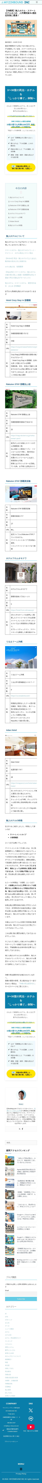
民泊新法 (8, 1371)
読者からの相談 (10, 1396)
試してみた (8, 1393)
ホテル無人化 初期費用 (14, 266)
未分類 (7, 1365)
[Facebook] (22, 1129)
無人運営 (8, 1390)
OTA (6, 1317)
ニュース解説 (9, 1329)
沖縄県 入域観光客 (11, 1380)
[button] (37, 2)
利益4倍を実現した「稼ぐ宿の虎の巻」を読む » (21, 167)
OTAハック (8, 1320)
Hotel (19, 201)
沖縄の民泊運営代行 (27, 983)
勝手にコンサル (10, 1350)
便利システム (9, 1347)
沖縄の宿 (8, 1374)
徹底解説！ (8, 1359)
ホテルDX (8, 1335)
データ (7, 1326)
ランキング (8, 1341)
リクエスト (8, 1344)
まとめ (7, 1323)
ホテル (7, 1332)
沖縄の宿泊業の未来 (11, 1377)
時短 (6, 1362)
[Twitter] (19, 1129)
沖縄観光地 (8, 1384)
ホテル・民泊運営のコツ (13, 1338)
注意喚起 (8, 1387)
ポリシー (15, 1441)
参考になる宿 (9, 1353)
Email (7, 1290)
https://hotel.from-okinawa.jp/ (22, 610)
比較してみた (9, 1368)
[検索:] (21, 1143)
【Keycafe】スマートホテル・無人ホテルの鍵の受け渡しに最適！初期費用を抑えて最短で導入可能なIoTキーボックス (20, 275)
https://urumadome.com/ (20, 696)
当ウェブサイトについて (13, 1356)
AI (6, 1313)
